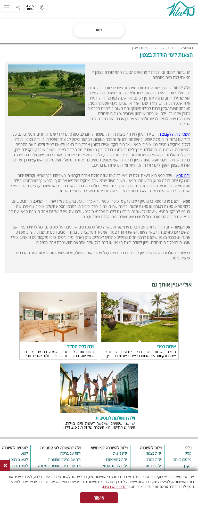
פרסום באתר (30, 7)
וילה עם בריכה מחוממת (64, 459)
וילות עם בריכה (70, 453)
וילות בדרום (154, 465)
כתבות (174, 47)
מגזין (188, 453)
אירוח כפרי (166, 346)
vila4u (188, 47)
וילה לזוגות (120, 453)
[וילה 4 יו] (181, 9)
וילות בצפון (154, 453)
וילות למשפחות (117, 459)
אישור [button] (99, 498)
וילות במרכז (154, 459)
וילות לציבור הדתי (115, 465)
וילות (99, 29)
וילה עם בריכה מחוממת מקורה (59, 465)
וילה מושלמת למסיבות (115, 418)
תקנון (188, 465)
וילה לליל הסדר (80, 346)
